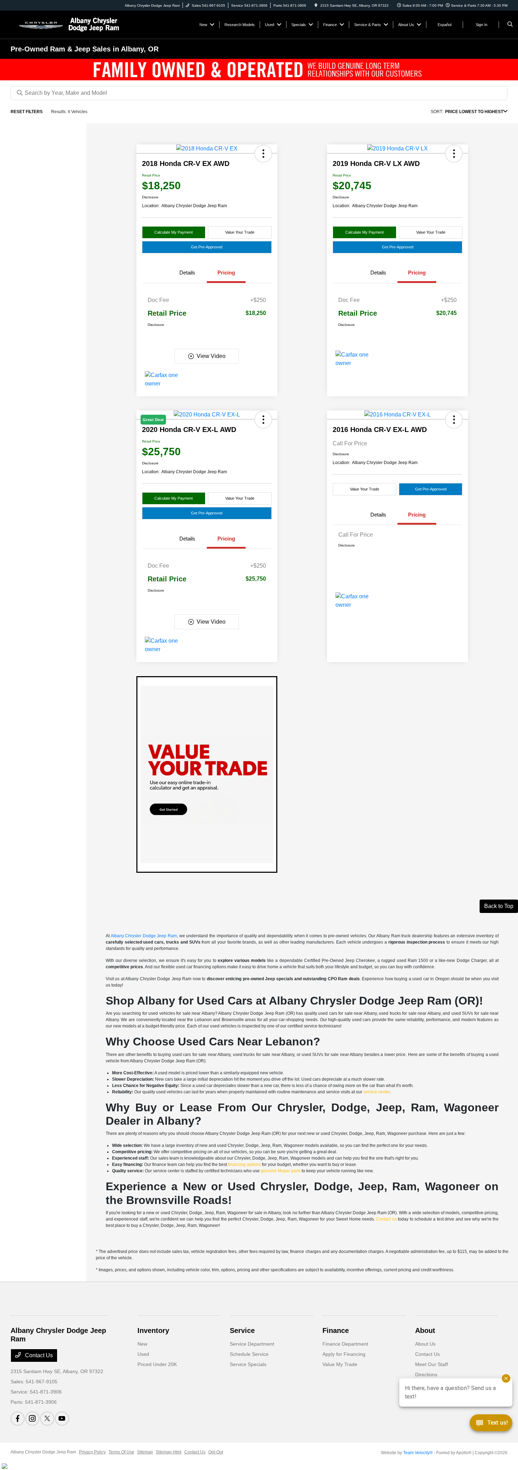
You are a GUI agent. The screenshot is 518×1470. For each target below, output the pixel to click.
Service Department (252, 1344)
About (425, 1330)
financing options (244, 1164)
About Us (425, 1344)
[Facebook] (18, 1419)
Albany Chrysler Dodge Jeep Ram (144, 935)
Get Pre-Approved (206, 247)
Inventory (153, 1330)
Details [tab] (187, 273)
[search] (510, 24)
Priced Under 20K (157, 1364)
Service (242, 1330)
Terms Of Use (121, 1452)
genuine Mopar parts (281, 1170)
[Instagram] (32, 1419)
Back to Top (498, 906)
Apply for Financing (343, 1354)
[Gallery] (259, 69)
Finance (335, 1330)
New (142, 1344)
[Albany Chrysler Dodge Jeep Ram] (67, 24)
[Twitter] (47, 1419)
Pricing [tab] (226, 273)
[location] (316, 5)
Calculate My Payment (173, 232)
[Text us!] (491, 1424)
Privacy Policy (92, 1452)
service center (376, 1091)
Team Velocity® (418, 1452)
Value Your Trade (239, 232)
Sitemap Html (168, 1452)
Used (143, 1354)
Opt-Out (215, 1452)
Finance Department (345, 1344)
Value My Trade (339, 1364)
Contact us (386, 1219)
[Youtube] (62, 1419)
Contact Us (38, 1355)
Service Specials (248, 1364)
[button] (263, 153)
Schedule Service (249, 1354)
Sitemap (145, 1452)
